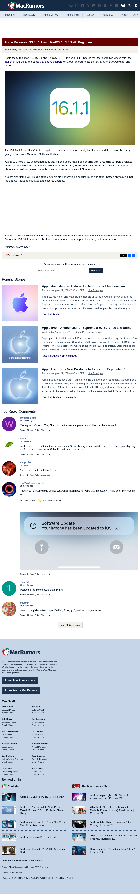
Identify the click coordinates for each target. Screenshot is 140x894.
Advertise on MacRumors (21, 690)
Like (37, 430)
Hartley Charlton (10, 744)
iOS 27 (90, 14)
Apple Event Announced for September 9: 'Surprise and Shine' (87, 328)
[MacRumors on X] (88, 5)
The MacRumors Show (96, 786)
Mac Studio (29, 14)
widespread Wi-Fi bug (60, 165)
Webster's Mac (28, 417)
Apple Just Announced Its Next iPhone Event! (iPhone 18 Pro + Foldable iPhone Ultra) (41, 810)
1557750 (24, 582)
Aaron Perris (37, 768)
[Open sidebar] (136, 6)
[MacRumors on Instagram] (77, 5)
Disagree (45, 430)
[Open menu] (4, 5)
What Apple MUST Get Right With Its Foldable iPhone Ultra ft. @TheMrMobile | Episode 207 (112, 810)
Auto (58, 878)
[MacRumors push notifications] (105, 5)
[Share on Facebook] (131, 255)
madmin (24, 602)
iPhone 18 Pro (50, 14)
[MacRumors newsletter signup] (117, 5)
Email (4, 713)
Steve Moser (7, 768)
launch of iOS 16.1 (15, 61)
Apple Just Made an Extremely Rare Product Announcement (85, 286)
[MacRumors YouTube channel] (99, 5)
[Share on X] (123, 255)
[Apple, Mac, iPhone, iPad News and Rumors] (26, 9)
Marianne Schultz (40, 744)
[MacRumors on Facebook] (82, 5)
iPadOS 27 (107, 14)
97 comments (13, 255)
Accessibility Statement (12, 873)
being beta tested (81, 235)
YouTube (13, 786)
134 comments (69, 355)
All (135, 14)
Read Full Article (50, 314)
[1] (9, 595)
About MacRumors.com (20, 680)
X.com (11, 713)
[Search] (130, 6)
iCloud (70, 61)
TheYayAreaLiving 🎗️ (32, 483)
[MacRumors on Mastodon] (93, 5)
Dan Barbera (8, 756)
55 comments (69, 397)
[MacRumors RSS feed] (111, 5)
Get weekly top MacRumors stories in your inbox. (70, 264)
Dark (69, 878)
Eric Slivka (36, 707)
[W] (9, 430)
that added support (51, 61)
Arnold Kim (7, 707)
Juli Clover (62, 49)
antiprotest (26, 462)
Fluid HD (49, 878)
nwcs (23, 438)
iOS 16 (27, 246)
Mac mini (10, 14)
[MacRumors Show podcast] (71, 5)
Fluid (42, 878)
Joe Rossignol (95, 290)
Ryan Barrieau (38, 756)
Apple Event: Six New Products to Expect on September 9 (83, 369)
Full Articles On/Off (28, 878)
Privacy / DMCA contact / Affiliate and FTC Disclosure (25, 867)
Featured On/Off (10, 878)
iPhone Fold (72, 14)
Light (63, 878)
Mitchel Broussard (10, 731)
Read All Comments (70, 625)
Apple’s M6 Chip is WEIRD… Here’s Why (42, 796)
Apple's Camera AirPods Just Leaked (39, 837)
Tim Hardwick (38, 731)
